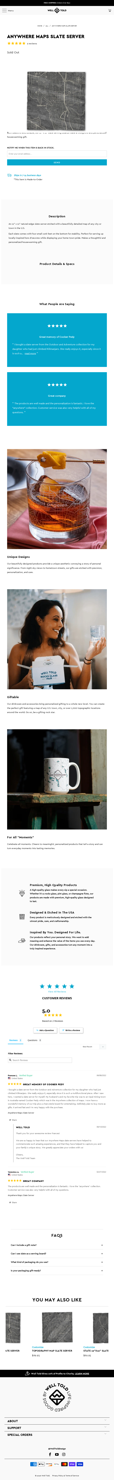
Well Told (46, 1475)
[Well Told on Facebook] (50, 1455)
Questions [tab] (32, 1040)
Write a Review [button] (72, 1030)
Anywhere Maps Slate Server (21, 1112)
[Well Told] (57, 10)
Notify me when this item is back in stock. (30, 147)
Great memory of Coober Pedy (57, 336)
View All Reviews (57, 991)
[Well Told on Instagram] (64, 1455)
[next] (104, 1330)
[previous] (9, 1330)
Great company (57, 395)
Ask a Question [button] (46, 1030)
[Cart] (109, 10)
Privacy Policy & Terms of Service (65, 1475)
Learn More (82, 1373)
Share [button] (14, 1120)
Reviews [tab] (13, 1040)
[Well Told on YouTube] (57, 1455)
